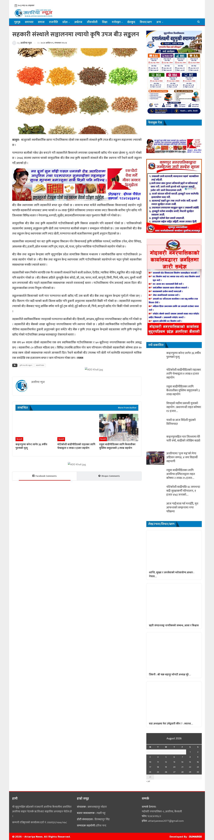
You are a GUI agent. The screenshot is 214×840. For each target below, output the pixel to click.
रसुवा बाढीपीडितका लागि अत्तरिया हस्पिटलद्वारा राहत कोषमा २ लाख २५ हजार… (180, 474)
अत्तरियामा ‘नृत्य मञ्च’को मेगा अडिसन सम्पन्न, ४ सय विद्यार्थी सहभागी (182, 457)
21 (182, 767)
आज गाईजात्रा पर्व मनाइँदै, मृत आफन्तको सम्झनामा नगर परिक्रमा (182, 507)
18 (158, 767)
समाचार (29, 22)
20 (174, 767)
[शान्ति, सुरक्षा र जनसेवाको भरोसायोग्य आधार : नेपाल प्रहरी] (174, 549)
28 (182, 772)
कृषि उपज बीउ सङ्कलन (26, 365)
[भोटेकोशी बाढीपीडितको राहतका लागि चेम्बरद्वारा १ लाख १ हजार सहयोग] (76, 427)
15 (190, 762)
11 (158, 762)
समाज (41, 22)
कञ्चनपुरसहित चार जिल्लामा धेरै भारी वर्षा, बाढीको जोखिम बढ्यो (183, 438)
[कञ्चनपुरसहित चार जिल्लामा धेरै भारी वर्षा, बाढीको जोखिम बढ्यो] (155, 441)
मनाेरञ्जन (116, 22)
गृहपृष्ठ (17, 22)
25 (158, 772)
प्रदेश (65, 22)
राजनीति (53, 22)
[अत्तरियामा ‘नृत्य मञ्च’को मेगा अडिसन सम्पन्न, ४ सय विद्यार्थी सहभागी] (155, 458)
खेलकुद (131, 22)
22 (190, 767)
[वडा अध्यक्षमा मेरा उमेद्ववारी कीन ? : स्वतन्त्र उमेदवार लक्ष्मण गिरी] (174, 700)
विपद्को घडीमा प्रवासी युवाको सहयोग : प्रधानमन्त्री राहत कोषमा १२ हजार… (183, 407)
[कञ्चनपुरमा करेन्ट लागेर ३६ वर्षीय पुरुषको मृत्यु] (35, 427)
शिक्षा (104, 22)
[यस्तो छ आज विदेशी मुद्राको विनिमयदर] (155, 424)
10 (150, 762)
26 (166, 772)
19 (166, 767)
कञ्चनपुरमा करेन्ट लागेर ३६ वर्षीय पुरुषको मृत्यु (183, 355)
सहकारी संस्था (40, 365)
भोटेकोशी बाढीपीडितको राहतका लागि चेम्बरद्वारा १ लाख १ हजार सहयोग (183, 373)
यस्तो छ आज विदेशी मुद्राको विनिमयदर (181, 422)
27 (174, 772)
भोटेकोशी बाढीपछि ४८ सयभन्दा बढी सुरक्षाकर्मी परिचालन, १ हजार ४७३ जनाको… (183, 490)
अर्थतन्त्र (78, 22)
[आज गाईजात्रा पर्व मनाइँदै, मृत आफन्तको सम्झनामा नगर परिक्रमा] (155, 508)
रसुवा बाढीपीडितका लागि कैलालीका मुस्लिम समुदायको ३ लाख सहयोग (183, 390)
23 (198, 767)
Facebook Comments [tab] (46, 476)
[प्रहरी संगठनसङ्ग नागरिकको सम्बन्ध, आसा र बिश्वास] (174, 602)
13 (174, 762)
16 (198, 762)
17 (150, 767)
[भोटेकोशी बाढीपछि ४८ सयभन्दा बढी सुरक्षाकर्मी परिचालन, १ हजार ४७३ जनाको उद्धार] (155, 491)
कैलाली (19, 439)
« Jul (148, 781)
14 (182, 762)
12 (166, 762)
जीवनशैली (92, 22)
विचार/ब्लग (146, 22)
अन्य (158, 22)
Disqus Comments (111, 476)
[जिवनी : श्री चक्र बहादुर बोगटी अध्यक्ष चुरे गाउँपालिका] (174, 651)
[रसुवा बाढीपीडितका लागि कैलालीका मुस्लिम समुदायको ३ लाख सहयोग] (118, 427)
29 (190, 772)
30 (198, 772)
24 (150, 772)
